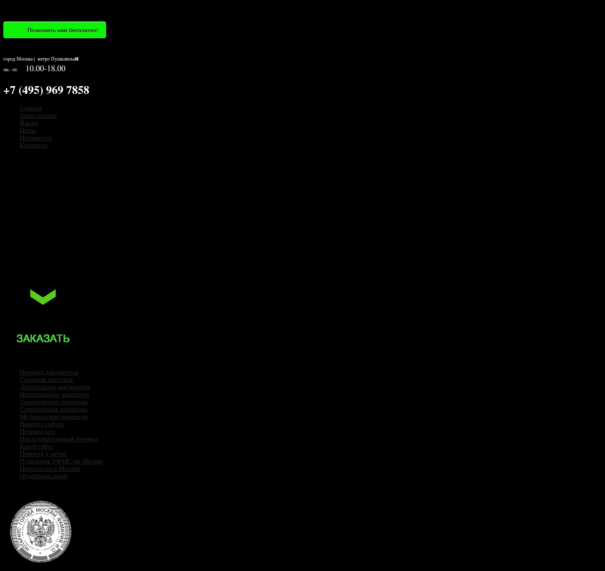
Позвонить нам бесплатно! (63, 30)
